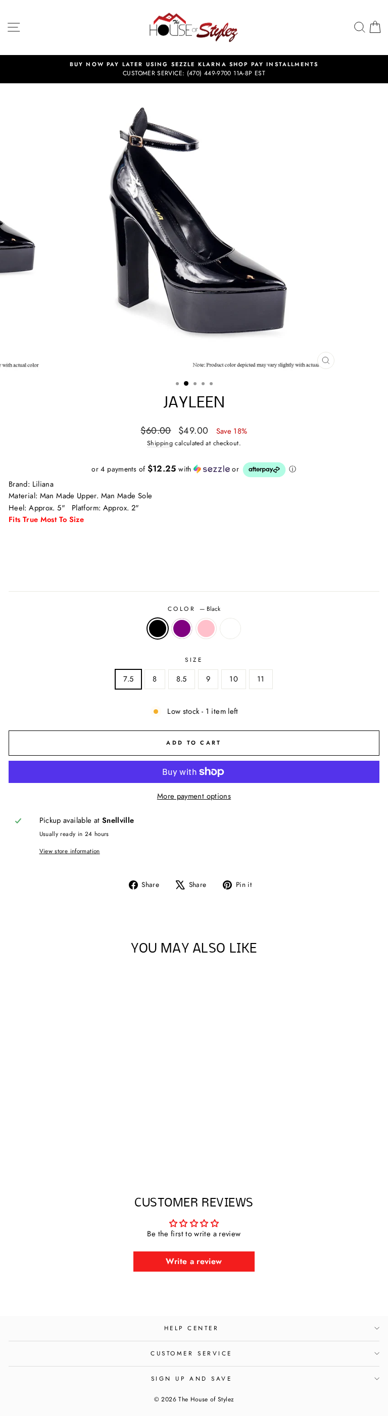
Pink (206, 628)
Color (194, 608)
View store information (69, 851)
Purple (182, 628)
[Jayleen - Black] (62, 1148)
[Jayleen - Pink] (85, 1148)
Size (194, 659)
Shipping (160, 443)
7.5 (128, 679)
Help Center (191, 1328)
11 (261, 679)
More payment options (194, 796)
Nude (230, 628)
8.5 (181, 679)
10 (233, 679)
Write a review (194, 1261)
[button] (194, 470)
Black (158, 628)
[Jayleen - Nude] (97, 1148)
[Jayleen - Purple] (74, 1148)
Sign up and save (191, 1378)
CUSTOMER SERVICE (191, 1353)
